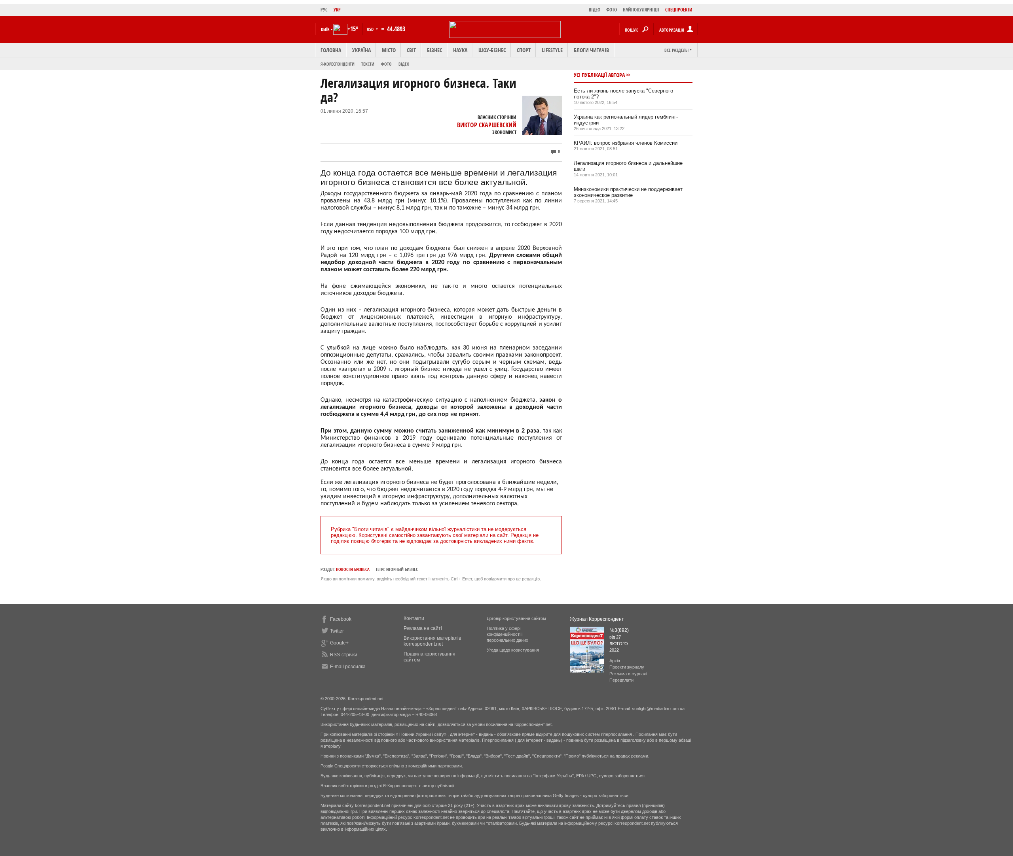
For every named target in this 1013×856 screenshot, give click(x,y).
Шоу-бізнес (492, 50)
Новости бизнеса (353, 569)
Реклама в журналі (628, 673)
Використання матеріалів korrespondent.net (432, 641)
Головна (331, 50)
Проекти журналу (626, 667)
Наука (460, 50)
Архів (614, 660)
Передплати (621, 680)
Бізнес (434, 50)
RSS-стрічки (343, 655)
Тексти (367, 64)
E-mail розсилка (348, 666)
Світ (411, 50)
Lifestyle (552, 50)
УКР (337, 9)
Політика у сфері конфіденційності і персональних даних (507, 634)
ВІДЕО (594, 9)
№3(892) (619, 630)
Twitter (337, 631)
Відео (404, 64)
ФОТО (611, 9)
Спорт (524, 50)
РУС (324, 9)
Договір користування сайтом (516, 618)
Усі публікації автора (599, 75)
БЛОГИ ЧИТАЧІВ (591, 50)
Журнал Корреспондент (597, 619)
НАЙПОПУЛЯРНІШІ (641, 9)
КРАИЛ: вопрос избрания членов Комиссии (625, 143)
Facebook (340, 619)
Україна (361, 50)
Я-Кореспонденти (338, 64)
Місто (389, 50)
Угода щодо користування (513, 650)
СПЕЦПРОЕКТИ (678, 9)
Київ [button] (325, 29)
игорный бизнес (402, 569)
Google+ (339, 643)
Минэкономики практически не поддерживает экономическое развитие (628, 192)
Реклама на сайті (423, 628)
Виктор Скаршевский (486, 125)
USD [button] (371, 29)
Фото (386, 64)
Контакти (414, 618)
